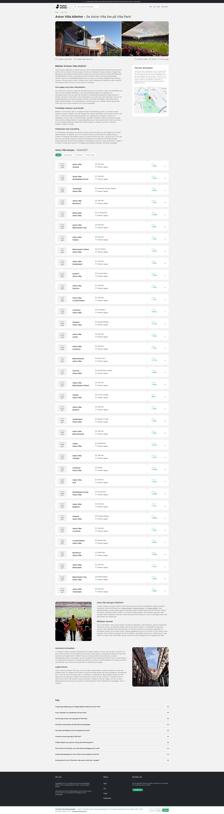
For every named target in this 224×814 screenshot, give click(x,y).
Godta (165, 810)
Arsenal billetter (126, 608)
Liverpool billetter (138, 608)
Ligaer (158, 6)
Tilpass (152, 810)
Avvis (158, 810)
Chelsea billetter (152, 608)
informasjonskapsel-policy (79, 811)
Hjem (150, 6)
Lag (154, 6)
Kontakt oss (137, 790)
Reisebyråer (165, 6)
